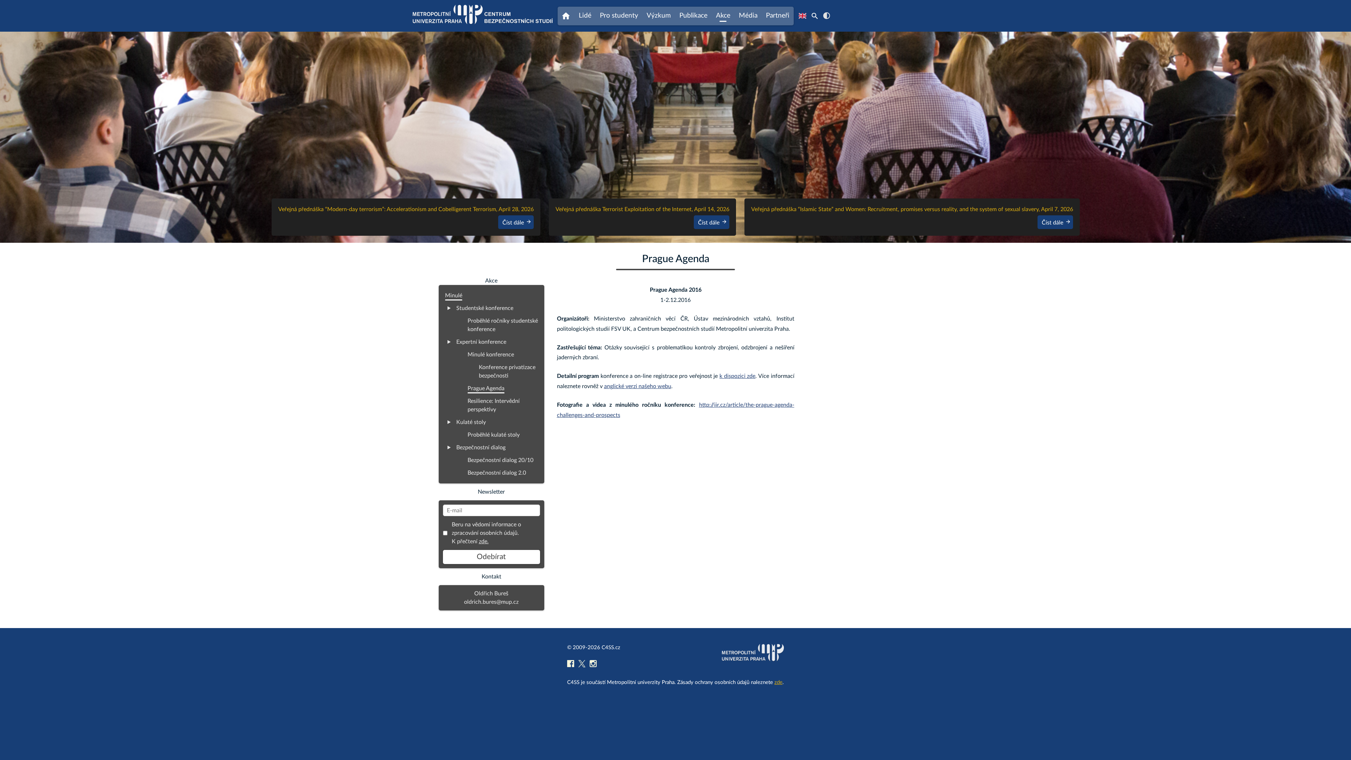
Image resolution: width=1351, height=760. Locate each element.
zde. (484, 541)
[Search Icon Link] (814, 15)
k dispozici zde (737, 376)
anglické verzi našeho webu (637, 386)
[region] (675, 137)
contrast (827, 16)
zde (778, 682)
